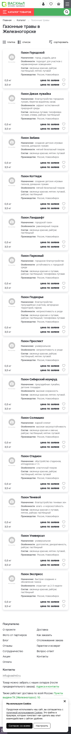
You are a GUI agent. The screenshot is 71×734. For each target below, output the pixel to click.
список (26, 42)
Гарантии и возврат (48, 645)
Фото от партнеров (15, 635)
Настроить (42, 725)
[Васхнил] (13, 4)
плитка (11, 42)
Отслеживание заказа (50, 640)
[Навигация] (67, 4)
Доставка (42, 629)
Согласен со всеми (19, 725)
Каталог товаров (19, 12)
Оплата (7, 662)
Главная (7, 20)
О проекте (9, 629)
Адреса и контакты (47, 686)
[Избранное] (51, 4)
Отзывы (7, 645)
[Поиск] (67, 12)
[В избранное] (63, 80)
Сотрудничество (13, 651)
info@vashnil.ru (12, 675)
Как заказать (44, 635)
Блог (6, 640)
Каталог (21, 20)
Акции (6, 656)
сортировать (61, 42)
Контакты (42, 656)
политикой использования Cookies (24, 712)
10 (33, 695)
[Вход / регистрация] (43, 4)
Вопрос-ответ (45, 651)
